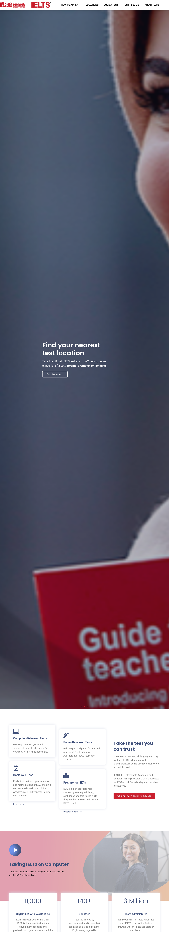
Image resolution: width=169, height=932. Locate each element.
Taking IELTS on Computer (39, 864)
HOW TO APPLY (69, 4)
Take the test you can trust (133, 746)
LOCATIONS (92, 4)
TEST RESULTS (131, 4)
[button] (81, 706)
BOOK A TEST (111, 4)
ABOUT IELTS (152, 4)
